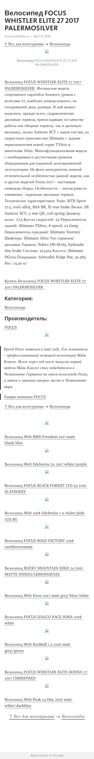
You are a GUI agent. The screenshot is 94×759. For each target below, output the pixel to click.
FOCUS (11, 327)
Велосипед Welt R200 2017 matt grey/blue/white (47, 595)
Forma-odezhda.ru (17, 36)
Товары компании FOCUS (25, 396)
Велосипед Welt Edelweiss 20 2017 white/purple (46, 464)
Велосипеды (60, 44)
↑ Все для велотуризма (24, 44)
